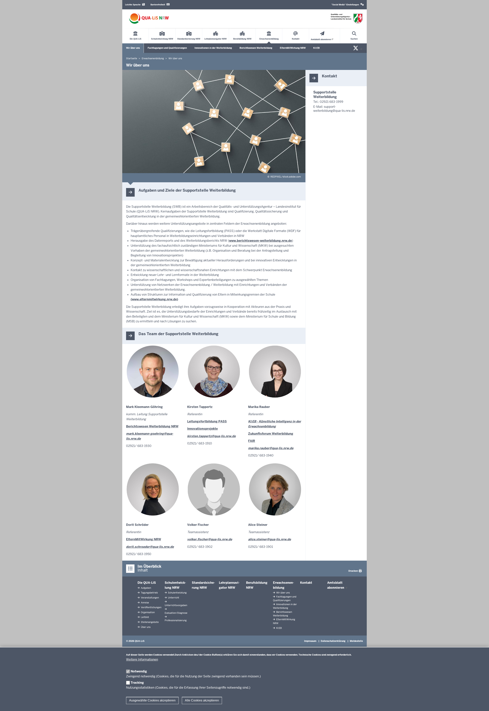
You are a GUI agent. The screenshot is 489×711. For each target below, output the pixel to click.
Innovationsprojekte (202, 429)
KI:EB (316, 47)
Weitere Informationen (142, 659)
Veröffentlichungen (150, 607)
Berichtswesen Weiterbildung (256, 47)
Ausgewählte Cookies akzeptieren (152, 700)
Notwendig (139, 671)
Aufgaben (145, 587)
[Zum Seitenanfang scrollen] (481, 704)
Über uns (145, 627)
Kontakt (306, 583)
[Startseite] (149, 18)
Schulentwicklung (177, 592)
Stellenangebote (149, 622)
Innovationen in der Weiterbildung (213, 47)
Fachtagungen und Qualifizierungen (167, 47)
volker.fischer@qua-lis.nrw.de (209, 539)
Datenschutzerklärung (333, 641)
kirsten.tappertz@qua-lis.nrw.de (211, 436)
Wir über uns (133, 47)
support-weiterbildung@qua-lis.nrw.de (334, 109)
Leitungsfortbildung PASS (207, 421)
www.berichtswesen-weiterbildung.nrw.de (260, 241)
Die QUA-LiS (147, 583)
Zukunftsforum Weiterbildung (270, 434)
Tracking (137, 683)
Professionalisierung (176, 620)
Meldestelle (356, 641)
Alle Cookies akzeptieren (202, 700)
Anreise (144, 602)
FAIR (251, 441)
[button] (348, 4)
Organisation (147, 612)
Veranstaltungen (149, 597)
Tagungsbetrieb (149, 592)
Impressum (310, 641)
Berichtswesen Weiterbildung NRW (152, 426)
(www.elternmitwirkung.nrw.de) (154, 299)
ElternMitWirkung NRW (293, 47)
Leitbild (144, 617)
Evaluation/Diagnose (176, 613)
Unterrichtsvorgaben (176, 605)
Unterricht (173, 597)
